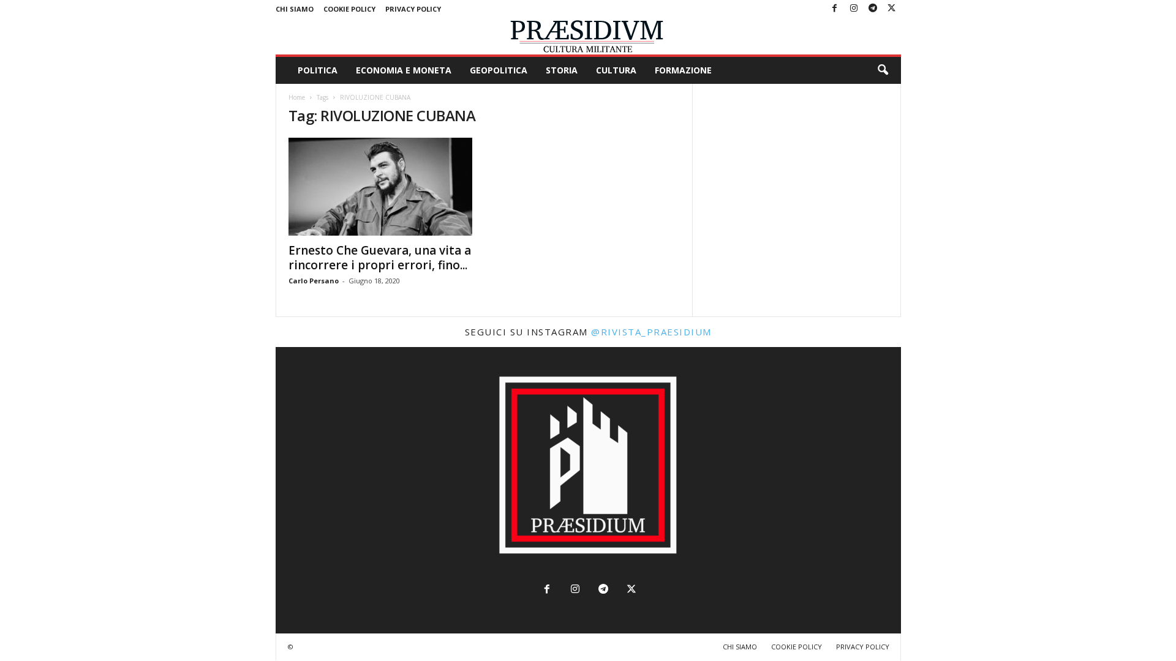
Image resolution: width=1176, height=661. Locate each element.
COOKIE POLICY (349, 8)
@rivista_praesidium (651, 332)
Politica (317, 70)
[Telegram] (872, 9)
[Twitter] (891, 9)
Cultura (616, 70)
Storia (562, 70)
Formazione (683, 70)
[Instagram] (853, 9)
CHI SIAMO (295, 8)
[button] (882, 70)
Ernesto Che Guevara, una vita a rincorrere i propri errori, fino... (379, 257)
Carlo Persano (313, 280)
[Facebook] (834, 9)
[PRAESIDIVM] (588, 36)
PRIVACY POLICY (413, 8)
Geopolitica (498, 70)
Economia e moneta (403, 70)
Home (296, 97)
